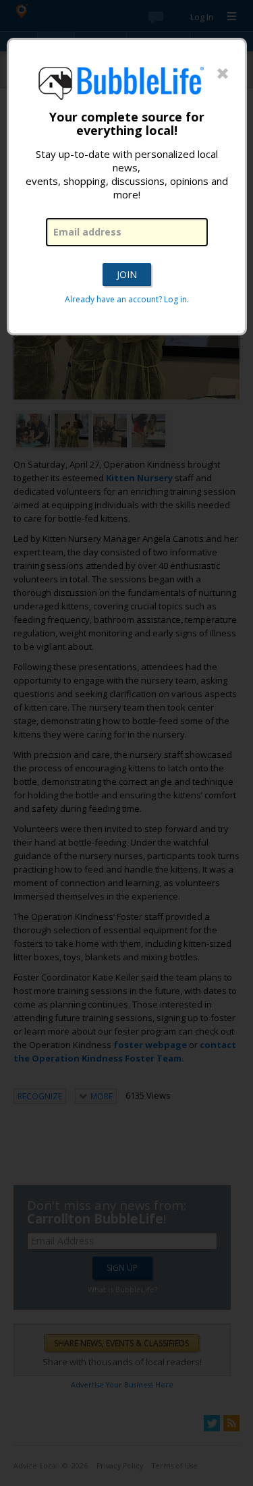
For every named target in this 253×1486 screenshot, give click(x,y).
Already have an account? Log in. (127, 299)
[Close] (222, 74)
